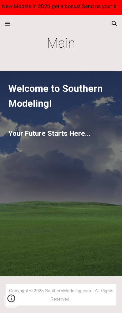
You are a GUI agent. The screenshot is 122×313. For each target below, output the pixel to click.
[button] (7, 23)
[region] (61, 7)
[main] (61, 43)
